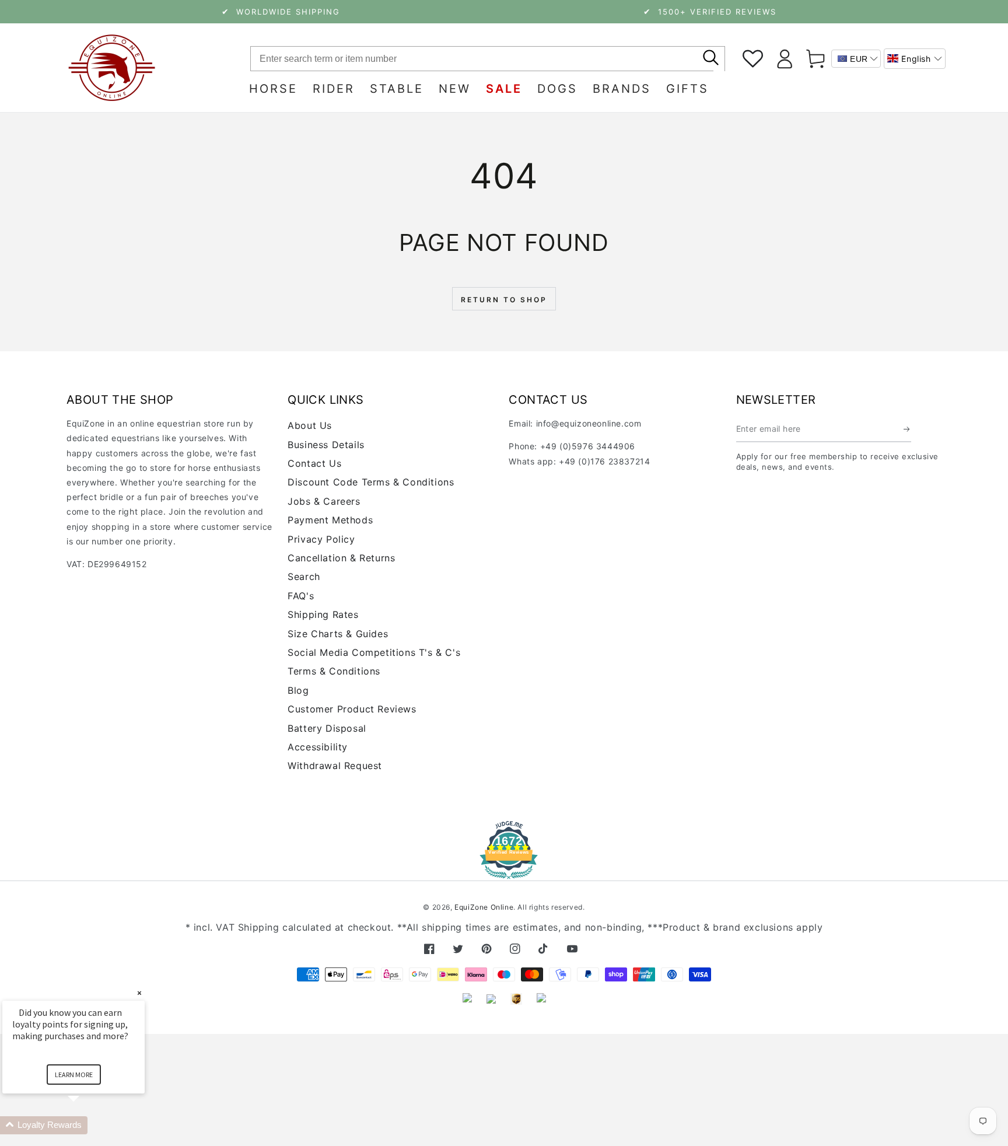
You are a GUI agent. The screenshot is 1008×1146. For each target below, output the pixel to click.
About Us (310, 425)
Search (304, 576)
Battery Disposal (327, 728)
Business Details (326, 444)
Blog (298, 690)
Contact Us (314, 463)
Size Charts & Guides (338, 634)
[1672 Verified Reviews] (504, 871)
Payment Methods (330, 520)
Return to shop (504, 299)
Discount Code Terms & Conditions (371, 482)
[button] (915, 58)
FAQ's (301, 596)
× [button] (139, 992)
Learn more (74, 1074)
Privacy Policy (321, 539)
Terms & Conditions (334, 671)
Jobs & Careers (324, 501)
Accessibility (318, 747)
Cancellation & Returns (341, 558)
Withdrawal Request (335, 765)
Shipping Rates (323, 614)
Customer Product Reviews (352, 709)
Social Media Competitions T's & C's (374, 652)
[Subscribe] (907, 429)
